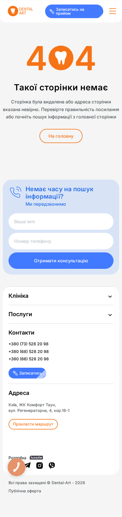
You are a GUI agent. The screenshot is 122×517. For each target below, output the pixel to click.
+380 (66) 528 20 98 (29, 359)
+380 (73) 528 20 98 (29, 344)
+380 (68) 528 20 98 (29, 351)
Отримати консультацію (61, 260)
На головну (61, 136)
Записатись (30, 373)
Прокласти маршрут (33, 424)
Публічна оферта (25, 491)
